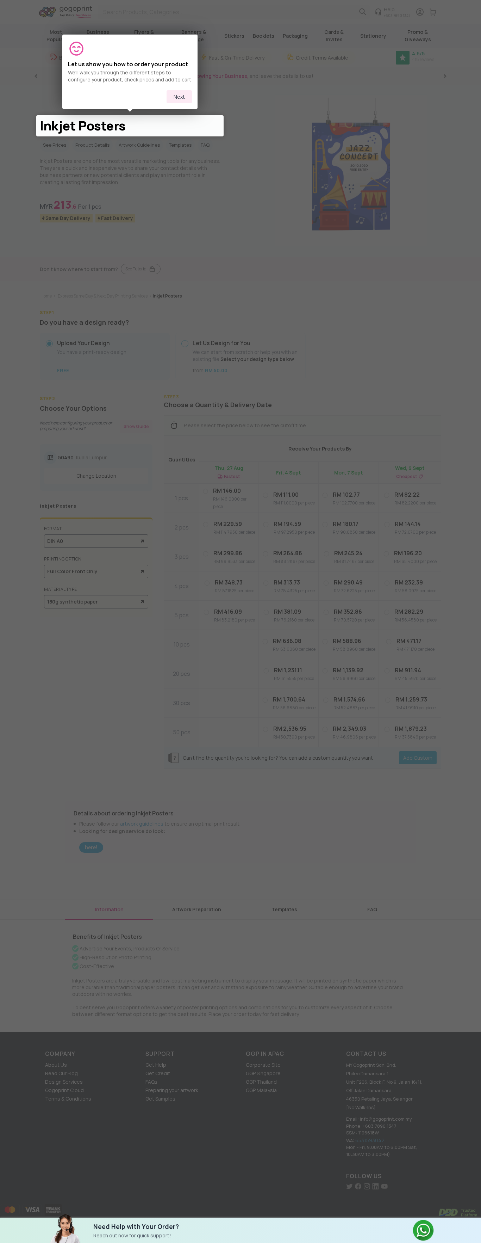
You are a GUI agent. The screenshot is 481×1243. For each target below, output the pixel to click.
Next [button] (179, 96)
